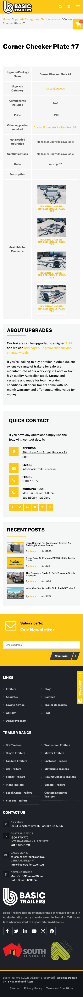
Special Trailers (54, 784)
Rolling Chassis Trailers (60, 776)
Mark (33, 551)
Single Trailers (15, 753)
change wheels (18, 352)
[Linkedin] (25, 931)
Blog (47, 689)
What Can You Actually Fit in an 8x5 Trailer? (50, 588)
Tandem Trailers (16, 760)
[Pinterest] (52, 931)
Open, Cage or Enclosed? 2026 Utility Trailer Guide (50, 559)
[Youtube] (34, 931)
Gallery (11, 712)
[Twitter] (16, 931)
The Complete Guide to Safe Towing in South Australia (50, 574)
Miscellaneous (51, 19)
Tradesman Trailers (57, 745)
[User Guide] (80, 701)
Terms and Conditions (59, 988)
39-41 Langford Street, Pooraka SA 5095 (37, 825)
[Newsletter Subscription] (10, 625)
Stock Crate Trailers (19, 792)
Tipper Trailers (15, 776)
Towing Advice (15, 704)
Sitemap (15, 988)
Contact (49, 696)
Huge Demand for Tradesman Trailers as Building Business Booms (48, 544)
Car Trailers (13, 768)
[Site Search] (60, 7)
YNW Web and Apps (21, 981)
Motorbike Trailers (56, 768)
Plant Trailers (15, 784)
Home (6, 19)
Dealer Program (16, 720)
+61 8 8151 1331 (20, 845)
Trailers (11, 689)
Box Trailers (14, 745)
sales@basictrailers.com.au (28, 856)
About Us (12, 696)
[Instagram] (43, 931)
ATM (68, 343)
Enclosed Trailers (56, 760)
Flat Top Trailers (17, 800)
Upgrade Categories (26, 19)
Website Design (67, 977)
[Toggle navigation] (78, 7)
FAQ (47, 712)
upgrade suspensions (56, 348)
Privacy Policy (33, 988)
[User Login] (68, 7)
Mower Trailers (54, 753)
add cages (31, 348)
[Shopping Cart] (78, 24)
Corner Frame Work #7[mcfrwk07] (55, 127)
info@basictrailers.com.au (39, 469)
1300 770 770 (31, 481)
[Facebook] (7, 931)
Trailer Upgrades (55, 704)
